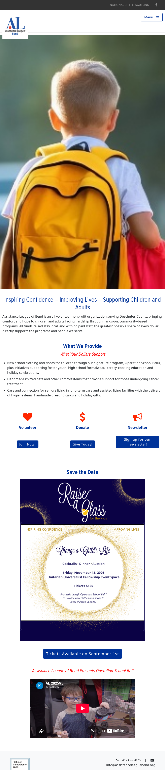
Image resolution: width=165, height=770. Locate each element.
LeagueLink (140, 4)
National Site (120, 4)
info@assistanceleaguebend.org (130, 765)
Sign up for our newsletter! (137, 442)
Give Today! (82, 444)
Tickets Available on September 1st (82, 653)
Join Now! (27, 444)
